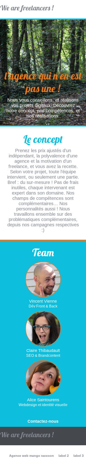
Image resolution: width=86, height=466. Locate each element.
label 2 (63, 455)
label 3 (78, 455)
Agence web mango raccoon (31, 455)
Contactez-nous (43, 421)
